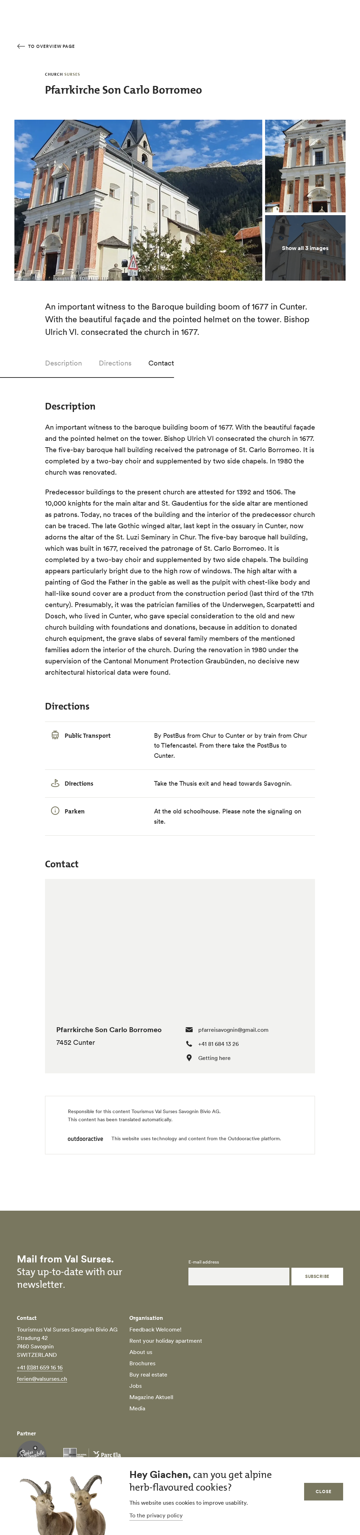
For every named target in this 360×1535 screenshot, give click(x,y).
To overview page (51, 46)
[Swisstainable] (31, 1455)
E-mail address (203, 1262)
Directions (115, 363)
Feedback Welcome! (155, 1329)
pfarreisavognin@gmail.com (233, 1029)
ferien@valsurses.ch (42, 1378)
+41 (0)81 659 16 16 (40, 1367)
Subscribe (317, 1276)
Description (63, 363)
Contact (161, 363)
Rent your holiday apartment (165, 1340)
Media (137, 1408)
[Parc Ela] (92, 1455)
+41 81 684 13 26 (218, 1043)
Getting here (214, 1057)
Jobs (135, 1385)
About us (140, 1351)
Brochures (142, 1363)
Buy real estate (148, 1374)
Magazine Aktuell (151, 1396)
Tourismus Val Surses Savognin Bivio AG (175, 1111)
